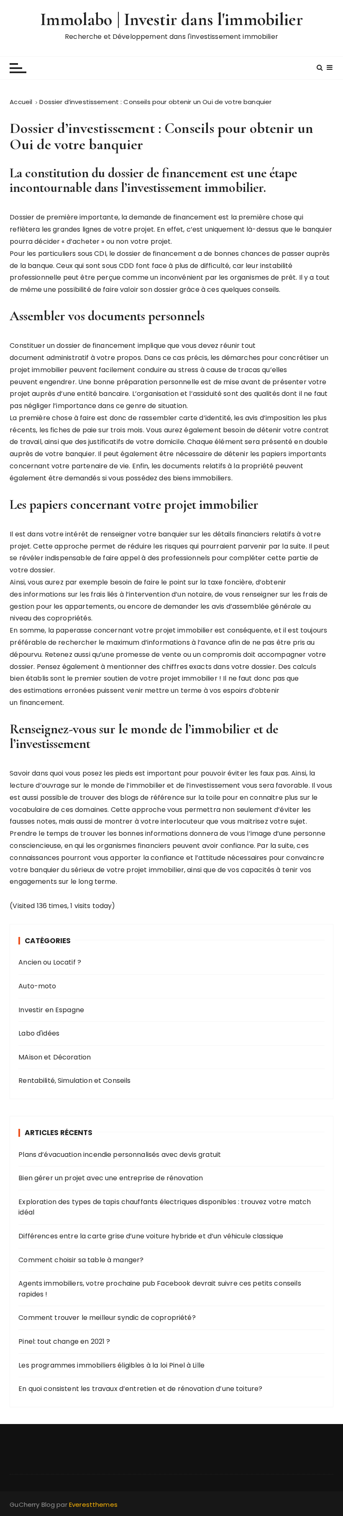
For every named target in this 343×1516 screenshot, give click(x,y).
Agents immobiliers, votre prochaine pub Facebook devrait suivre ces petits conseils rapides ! (159, 1289)
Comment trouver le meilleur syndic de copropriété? (107, 1317)
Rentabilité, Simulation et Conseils (74, 1080)
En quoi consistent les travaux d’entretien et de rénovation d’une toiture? (140, 1388)
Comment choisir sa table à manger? (80, 1260)
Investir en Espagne (51, 1010)
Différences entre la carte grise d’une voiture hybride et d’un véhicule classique (150, 1236)
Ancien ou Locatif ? (49, 962)
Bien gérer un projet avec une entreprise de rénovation (110, 1178)
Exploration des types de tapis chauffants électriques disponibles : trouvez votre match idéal (164, 1207)
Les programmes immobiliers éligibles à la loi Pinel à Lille (111, 1365)
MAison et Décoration (54, 1057)
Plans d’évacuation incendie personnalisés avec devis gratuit (119, 1154)
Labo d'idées (38, 1033)
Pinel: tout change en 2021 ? (64, 1341)
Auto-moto (37, 986)
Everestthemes (93, 1504)
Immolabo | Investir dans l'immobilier (171, 19)
